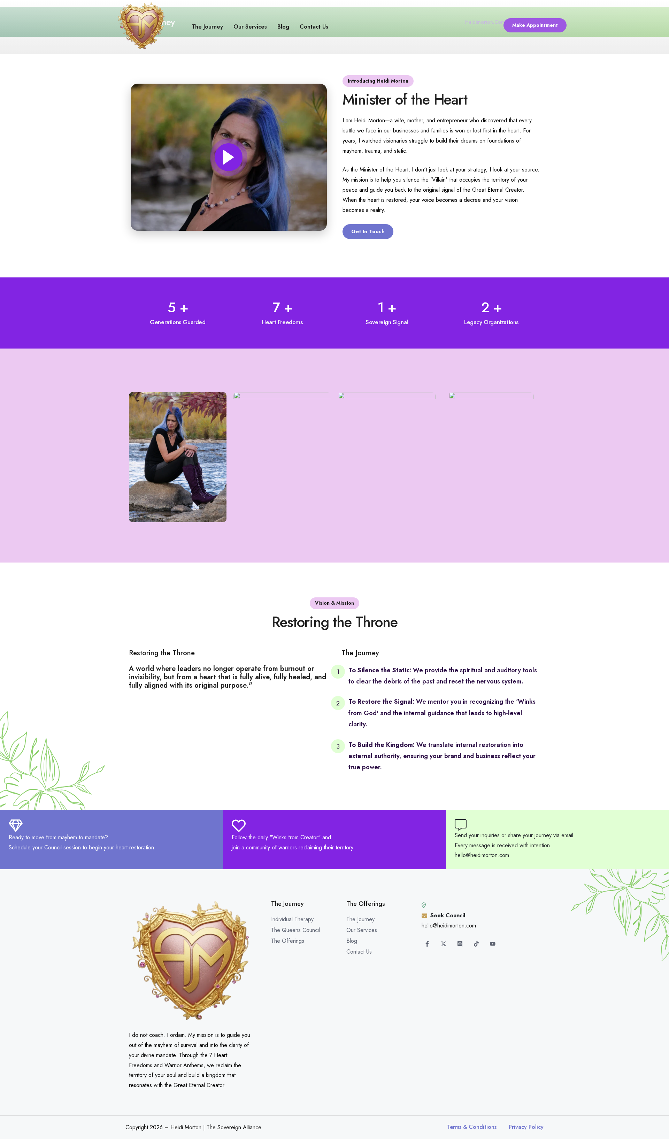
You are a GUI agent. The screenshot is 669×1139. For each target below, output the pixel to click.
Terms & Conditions (472, 1127)
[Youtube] (492, 943)
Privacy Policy (526, 1127)
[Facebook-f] (427, 943)
